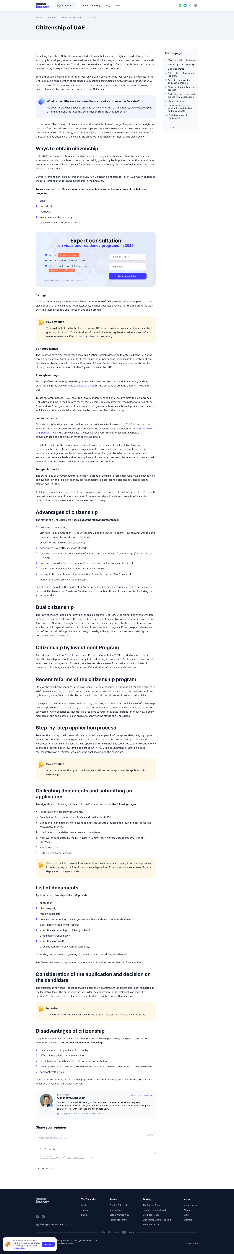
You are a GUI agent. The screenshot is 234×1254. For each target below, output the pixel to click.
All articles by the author (141, 1095)
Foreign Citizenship (119, 1205)
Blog (186, 1214)
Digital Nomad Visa (119, 1214)
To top (171, 127)
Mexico (85, 1214)
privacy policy (78, 280)
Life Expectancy (151, 1214)
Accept (48, 1244)
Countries (67, 5)
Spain (84, 1205)
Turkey (84, 1210)
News (187, 1210)
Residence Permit (118, 1219)
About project (191, 1205)
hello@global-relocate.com (54, 1224)
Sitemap (188, 1219)
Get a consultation (127, 276)
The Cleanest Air (151, 1224)
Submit (147, 1148)
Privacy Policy (192, 1243)
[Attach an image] (54, 1149)
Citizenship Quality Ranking (157, 1219)
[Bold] (40, 1149)
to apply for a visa (84, 385)
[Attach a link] (50, 1149)
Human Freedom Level (154, 1210)
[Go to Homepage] (43, 5)
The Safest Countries (153, 1205)
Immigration (116, 1210)
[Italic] (45, 1149)
